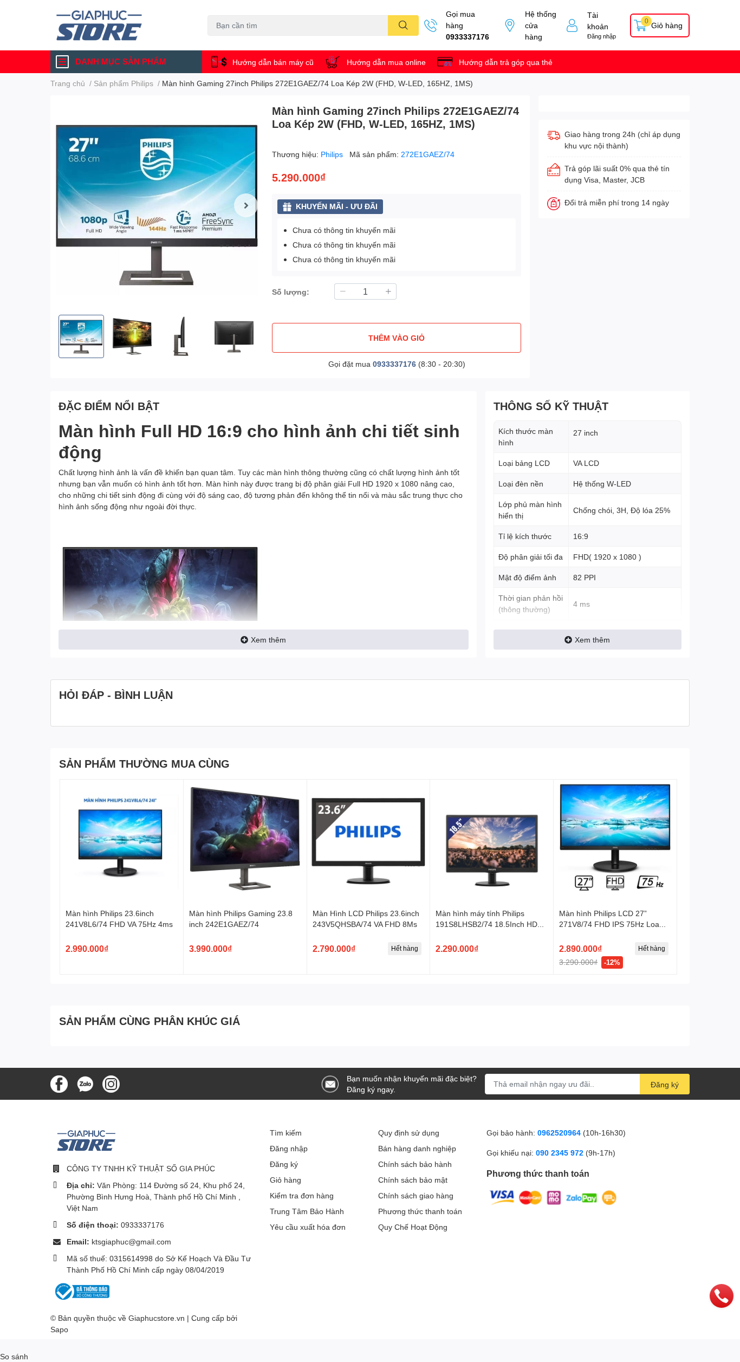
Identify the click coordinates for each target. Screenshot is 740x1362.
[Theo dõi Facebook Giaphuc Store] (59, 1082)
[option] (157, 205)
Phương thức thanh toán (420, 1211)
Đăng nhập (601, 36)
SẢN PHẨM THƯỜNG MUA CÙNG (144, 763)
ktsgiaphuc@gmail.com (131, 1241)
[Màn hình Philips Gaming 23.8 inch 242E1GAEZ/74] (245, 841)
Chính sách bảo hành (415, 1164)
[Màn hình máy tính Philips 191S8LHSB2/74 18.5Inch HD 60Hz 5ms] (491, 841)
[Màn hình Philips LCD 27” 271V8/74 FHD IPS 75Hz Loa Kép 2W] (615, 841)
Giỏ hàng (285, 1179)
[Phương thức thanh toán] (553, 1196)
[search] (403, 25)
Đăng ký (665, 1084)
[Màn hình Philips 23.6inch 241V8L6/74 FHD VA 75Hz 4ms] (121, 841)
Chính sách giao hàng (415, 1195)
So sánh (14, 1356)
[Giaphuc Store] (117, 25)
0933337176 (467, 36)
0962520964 (560, 1132)
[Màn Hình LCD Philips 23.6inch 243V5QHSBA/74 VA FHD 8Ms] (368, 841)
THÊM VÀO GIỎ (396, 337)
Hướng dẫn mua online (386, 62)
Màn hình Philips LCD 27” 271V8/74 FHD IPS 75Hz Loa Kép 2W (609, 924)
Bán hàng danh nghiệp (417, 1148)
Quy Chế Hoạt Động (412, 1226)
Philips (333, 154)
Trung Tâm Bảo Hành (307, 1211)
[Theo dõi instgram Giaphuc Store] (111, 1082)
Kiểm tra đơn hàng (302, 1195)
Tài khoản (597, 20)
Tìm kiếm (286, 1132)
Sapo (59, 1329)
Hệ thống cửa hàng (540, 25)
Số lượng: (290, 291)
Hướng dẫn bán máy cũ (273, 62)
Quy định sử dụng (408, 1132)
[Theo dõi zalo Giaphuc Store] (85, 1082)
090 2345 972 (561, 1152)
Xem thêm (268, 639)
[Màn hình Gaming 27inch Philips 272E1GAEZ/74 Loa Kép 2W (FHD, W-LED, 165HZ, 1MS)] (157, 205)
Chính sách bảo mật (412, 1179)
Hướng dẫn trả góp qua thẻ (506, 62)
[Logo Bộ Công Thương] (81, 1290)
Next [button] (246, 205)
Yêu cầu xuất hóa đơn (308, 1226)
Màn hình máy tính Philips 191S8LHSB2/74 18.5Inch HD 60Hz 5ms (486, 924)
